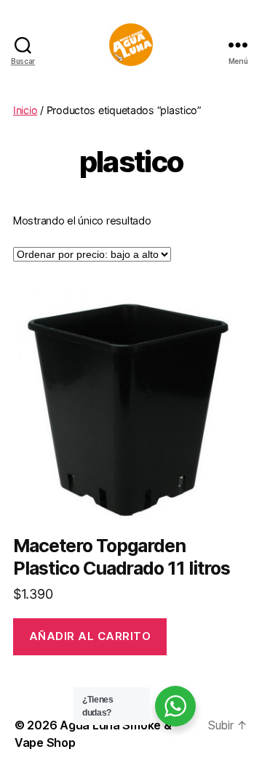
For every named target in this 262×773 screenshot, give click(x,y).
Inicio (25, 110)
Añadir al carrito (90, 636)
